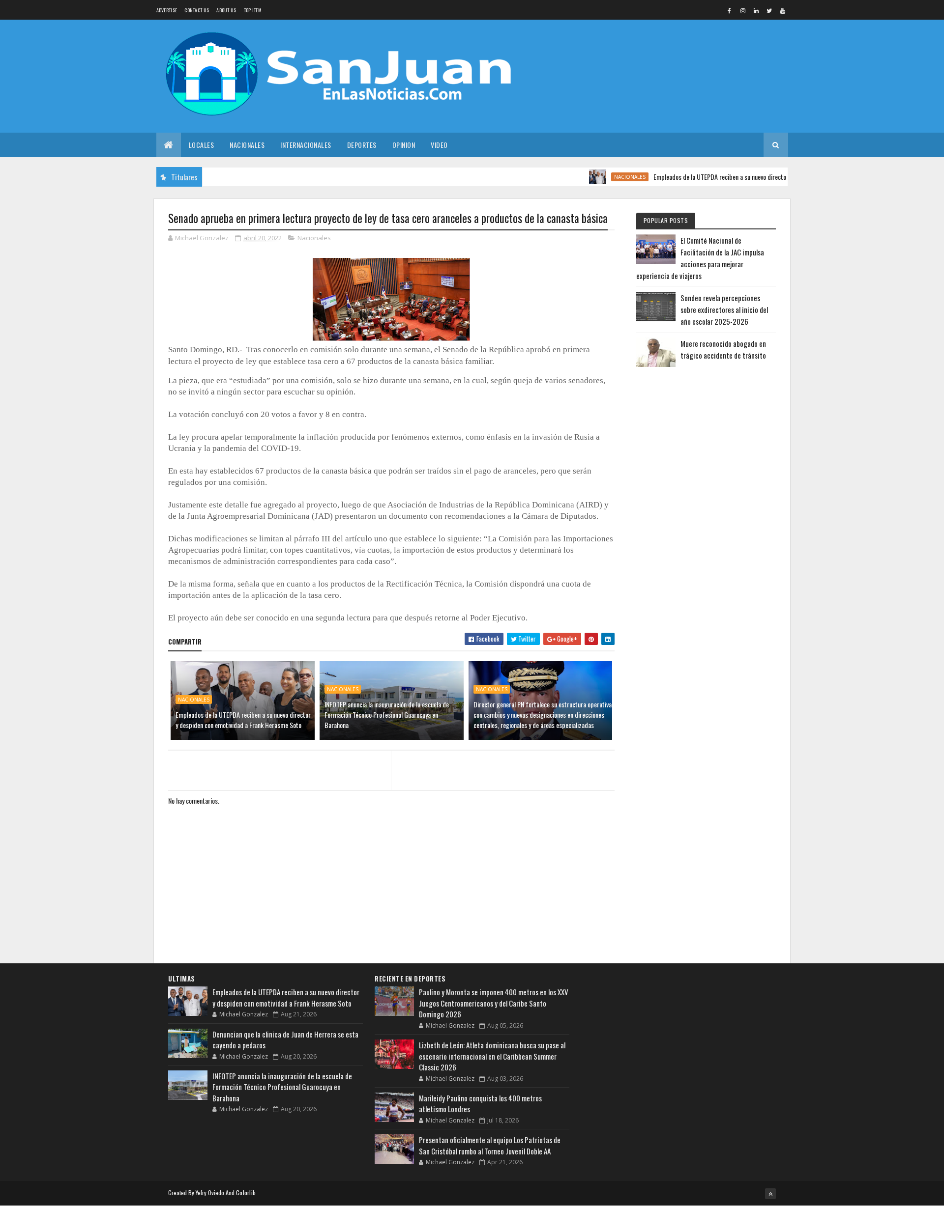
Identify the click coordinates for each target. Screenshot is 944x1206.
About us (226, 10)
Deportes (362, 145)
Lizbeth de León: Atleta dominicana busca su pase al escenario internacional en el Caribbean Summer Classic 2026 (492, 1055)
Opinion (403, 145)
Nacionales (247, 145)
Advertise (166, 10)
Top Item (253, 10)
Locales (201, 145)
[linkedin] (756, 10)
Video (439, 145)
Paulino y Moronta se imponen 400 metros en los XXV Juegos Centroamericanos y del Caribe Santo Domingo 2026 (493, 1002)
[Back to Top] (770, 1193)
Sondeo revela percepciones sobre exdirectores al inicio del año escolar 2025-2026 (724, 309)
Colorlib (246, 1192)
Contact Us (196, 10)
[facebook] (729, 10)
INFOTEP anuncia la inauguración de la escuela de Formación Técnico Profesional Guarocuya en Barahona (386, 714)
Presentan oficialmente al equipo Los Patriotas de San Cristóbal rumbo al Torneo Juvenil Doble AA (489, 1145)
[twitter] (769, 10)
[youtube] (782, 10)
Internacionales (305, 145)
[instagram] (743, 10)
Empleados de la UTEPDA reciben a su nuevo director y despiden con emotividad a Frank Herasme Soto (761, 176)
